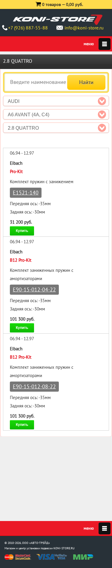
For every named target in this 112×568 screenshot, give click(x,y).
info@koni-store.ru (84, 28)
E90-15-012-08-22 (34, 386)
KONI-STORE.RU (64, 548)
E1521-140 (26, 192)
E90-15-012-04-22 (34, 289)
